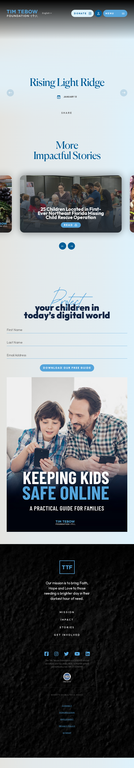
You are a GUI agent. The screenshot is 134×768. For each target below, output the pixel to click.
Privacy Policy (67, 726)
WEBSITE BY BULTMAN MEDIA (67, 695)
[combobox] (48, 13)
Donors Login (67, 712)
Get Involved (67, 634)
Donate (80, 13)
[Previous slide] (62, 246)
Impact (67, 619)
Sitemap (67, 733)
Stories (67, 627)
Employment (67, 719)
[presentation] (67, 204)
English (46, 13)
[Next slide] (71, 246)
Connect (67, 706)
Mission (67, 612)
